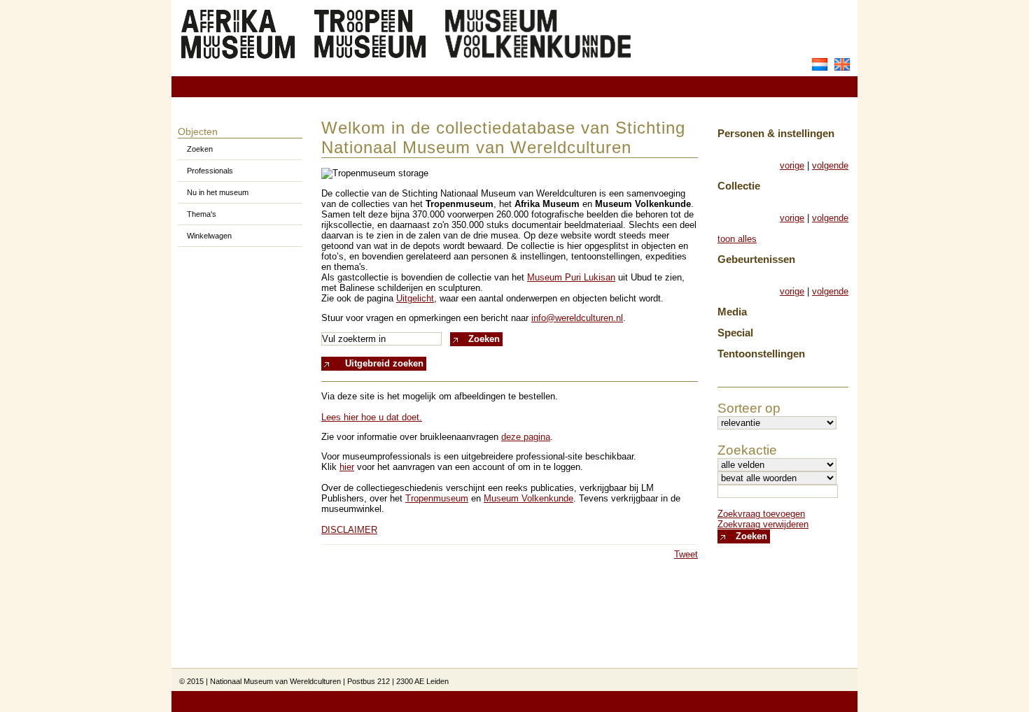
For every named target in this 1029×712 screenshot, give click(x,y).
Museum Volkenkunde (528, 498)
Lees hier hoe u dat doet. (371, 417)
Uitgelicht (415, 298)
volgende (830, 165)
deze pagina (525, 437)
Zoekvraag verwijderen (763, 524)
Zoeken (200, 149)
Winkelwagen (209, 236)
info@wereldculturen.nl (577, 318)
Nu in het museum (217, 192)
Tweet (686, 554)
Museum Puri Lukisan (571, 277)
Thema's (201, 214)
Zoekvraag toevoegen (761, 513)
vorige (792, 165)
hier (347, 467)
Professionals (210, 170)
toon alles (737, 239)
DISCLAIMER (349, 530)
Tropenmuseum (436, 498)
